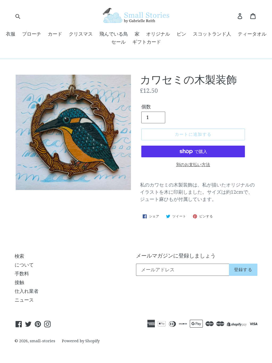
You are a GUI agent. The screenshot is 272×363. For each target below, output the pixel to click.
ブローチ (31, 34)
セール (118, 42)
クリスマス (81, 34)
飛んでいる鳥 (113, 34)
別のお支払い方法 (193, 164)
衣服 (10, 34)
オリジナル (158, 34)
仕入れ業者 (27, 291)
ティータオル (252, 34)
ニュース (24, 300)
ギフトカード (146, 42)
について (24, 265)
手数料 (22, 273)
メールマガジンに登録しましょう (176, 255)
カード (55, 34)
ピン (181, 34)
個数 (146, 106)
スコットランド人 (212, 34)
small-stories (42, 341)
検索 (19, 256)
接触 (19, 282)
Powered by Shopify (81, 341)
